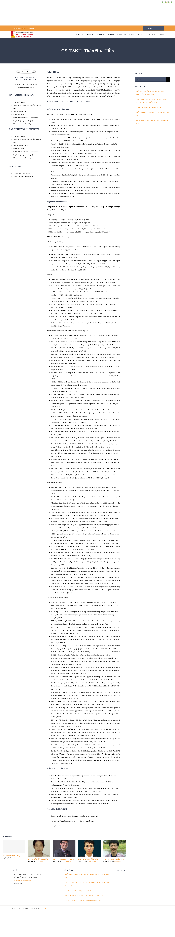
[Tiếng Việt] (172, 3)
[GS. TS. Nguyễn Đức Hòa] (89, 848)
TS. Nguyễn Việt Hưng (14, 846)
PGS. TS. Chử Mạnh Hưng (62, 848)
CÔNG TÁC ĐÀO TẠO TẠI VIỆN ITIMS (149, 107)
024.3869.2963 (18, 880)
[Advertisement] (54, 12)
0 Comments (16, 858)
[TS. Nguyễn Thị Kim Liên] (39, 848)
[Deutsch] (169, 3)
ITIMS (44, 908)
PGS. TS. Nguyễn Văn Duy (112, 848)
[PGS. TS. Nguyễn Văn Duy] (114, 848)
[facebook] (112, 28)
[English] (163, 3)
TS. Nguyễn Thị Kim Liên (36, 848)
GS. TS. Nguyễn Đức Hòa (87, 848)
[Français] (166, 3)
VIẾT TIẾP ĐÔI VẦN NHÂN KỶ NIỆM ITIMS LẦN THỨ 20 (84, 896)
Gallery (42, 848)
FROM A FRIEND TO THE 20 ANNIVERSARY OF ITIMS (83, 901)
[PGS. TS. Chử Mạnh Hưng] (64, 848)
